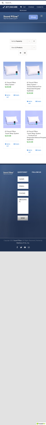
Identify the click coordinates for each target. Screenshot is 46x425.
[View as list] (25, 53)
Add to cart (8, 96)
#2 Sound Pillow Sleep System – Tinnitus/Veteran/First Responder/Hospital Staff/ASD (34, 87)
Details (17, 95)
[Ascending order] (34, 41)
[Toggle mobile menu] (42, 16)
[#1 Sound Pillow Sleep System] (12, 70)
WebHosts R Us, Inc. (23, 243)
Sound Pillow (17, 240)
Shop (33, 17)
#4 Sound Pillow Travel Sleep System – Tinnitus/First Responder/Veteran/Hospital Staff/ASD (36, 136)
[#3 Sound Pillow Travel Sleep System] (12, 119)
